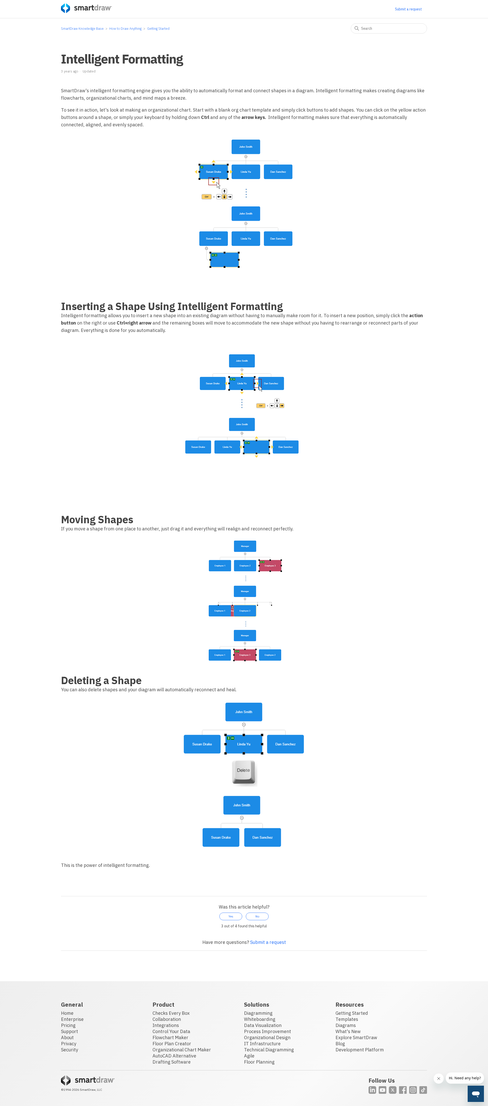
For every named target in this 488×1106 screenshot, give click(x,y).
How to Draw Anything (125, 28)
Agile (249, 1056)
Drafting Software (171, 1062)
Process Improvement (267, 1031)
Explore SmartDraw (356, 1037)
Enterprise (72, 1019)
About (67, 1037)
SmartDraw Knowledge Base (82, 28)
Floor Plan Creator (171, 1044)
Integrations (165, 1025)
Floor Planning (259, 1062)
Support (69, 1031)
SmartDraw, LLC (91, 1090)
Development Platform (360, 1050)
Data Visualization (263, 1025)
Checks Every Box (171, 1013)
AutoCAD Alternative (174, 1056)
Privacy (68, 1044)
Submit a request (408, 9)
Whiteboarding (259, 1019)
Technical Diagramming (269, 1050)
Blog (340, 1044)
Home (67, 1013)
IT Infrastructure (262, 1044)
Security (69, 1050)
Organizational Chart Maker (181, 1050)
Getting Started (158, 28)
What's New (348, 1031)
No (257, 916)
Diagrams (346, 1025)
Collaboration (166, 1019)
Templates (347, 1019)
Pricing (68, 1025)
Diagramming (258, 1013)
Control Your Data (171, 1031)
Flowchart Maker (170, 1037)
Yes (230, 916)
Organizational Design (267, 1037)
